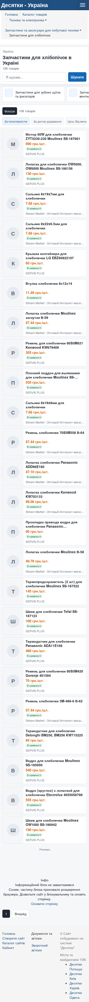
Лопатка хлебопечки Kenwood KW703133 (51, 494)
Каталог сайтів (13, 942)
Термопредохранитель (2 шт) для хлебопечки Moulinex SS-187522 (54, 584)
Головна (8, 933)
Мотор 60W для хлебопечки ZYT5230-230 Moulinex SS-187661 (53, 136)
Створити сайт (13, 938)
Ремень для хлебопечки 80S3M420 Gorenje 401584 (54, 673)
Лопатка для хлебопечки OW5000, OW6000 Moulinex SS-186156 (54, 166)
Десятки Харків (76, 985)
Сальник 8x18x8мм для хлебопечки (45, 405)
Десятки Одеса (76, 995)
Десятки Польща (76, 966)
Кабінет (8, 947)
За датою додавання (47, 121)
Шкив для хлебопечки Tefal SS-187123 (52, 614)
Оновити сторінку (44, 903)
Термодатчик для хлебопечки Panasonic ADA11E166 (50, 643)
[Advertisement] (45, 864)
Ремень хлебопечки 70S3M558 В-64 (55, 433)
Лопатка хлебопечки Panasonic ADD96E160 (52, 464)
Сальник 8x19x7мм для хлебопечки (45, 196)
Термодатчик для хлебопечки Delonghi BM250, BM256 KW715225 (54, 733)
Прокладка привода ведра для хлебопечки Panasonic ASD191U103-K (51, 524)
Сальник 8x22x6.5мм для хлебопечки (46, 226)
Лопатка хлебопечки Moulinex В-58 (55, 552)
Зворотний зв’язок (39, 947)
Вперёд (20, 913)
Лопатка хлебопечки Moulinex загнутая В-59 (51, 315)
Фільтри (10, 111)
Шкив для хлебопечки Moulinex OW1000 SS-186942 (52, 822)
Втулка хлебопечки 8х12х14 (49, 283)
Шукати (77, 77)
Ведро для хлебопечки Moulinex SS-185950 (53, 763)
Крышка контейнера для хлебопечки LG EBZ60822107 (50, 256)
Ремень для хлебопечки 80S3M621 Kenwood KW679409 (54, 345)
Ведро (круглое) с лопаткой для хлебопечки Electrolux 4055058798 (54, 792)
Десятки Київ (76, 976)
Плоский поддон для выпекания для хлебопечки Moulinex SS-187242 (53, 375)
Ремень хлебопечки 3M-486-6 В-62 (54, 701)
